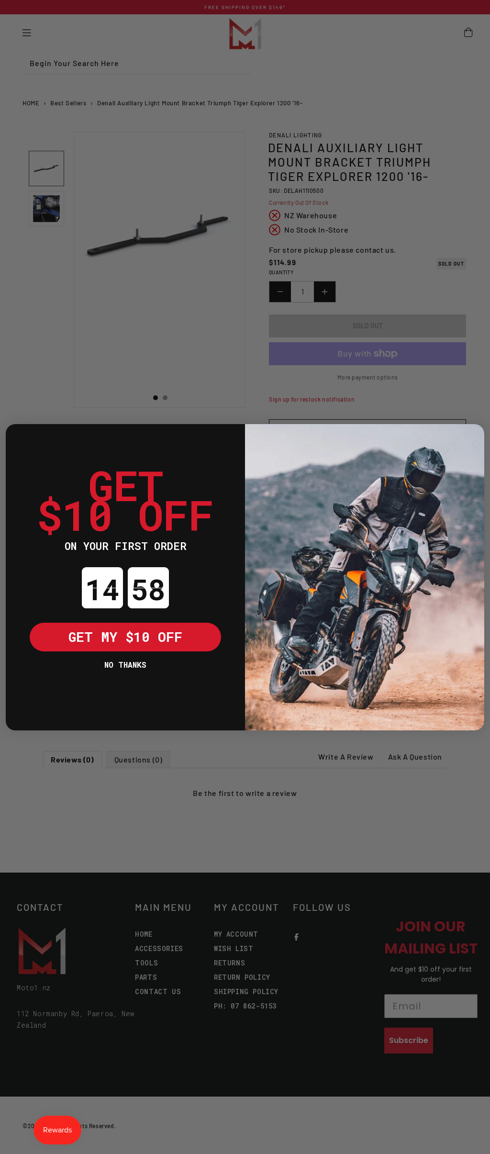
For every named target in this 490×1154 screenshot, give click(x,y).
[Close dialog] (20, 438)
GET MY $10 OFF (125, 637)
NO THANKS (125, 665)
